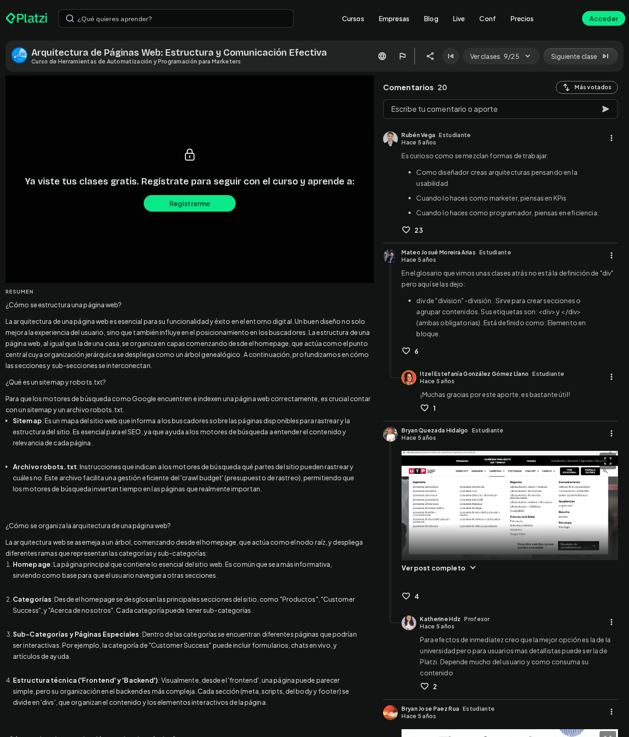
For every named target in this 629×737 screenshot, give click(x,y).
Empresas (394, 18)
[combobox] (176, 18)
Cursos (353, 18)
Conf (487, 18)
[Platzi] (26, 18)
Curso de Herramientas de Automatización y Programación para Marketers (136, 61)
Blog (431, 18)
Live (459, 18)
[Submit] (70, 18)
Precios (522, 18)
